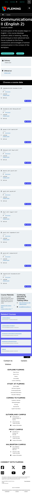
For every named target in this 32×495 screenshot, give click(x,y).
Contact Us (8, 361)
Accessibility (16, 378)
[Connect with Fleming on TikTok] (24, 473)
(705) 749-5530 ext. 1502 (25, 302)
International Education (16, 392)
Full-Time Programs (16, 388)
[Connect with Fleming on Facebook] (3, 468)
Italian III (4, 349)
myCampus (12, 2)
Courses (8, 14)
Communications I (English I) (8, 325)
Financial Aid (16, 406)
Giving (6, 2)
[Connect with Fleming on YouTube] (14, 473)
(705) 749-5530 (15, 422)
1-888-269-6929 (22, 304)
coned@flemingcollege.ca (25, 307)
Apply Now (22, 2)
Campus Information (17, 425)
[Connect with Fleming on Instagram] (3, 473)
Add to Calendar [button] (7, 91)
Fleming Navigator (16, 402)
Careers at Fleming (16, 380)
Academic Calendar (16, 400)
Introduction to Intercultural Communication (12, 333)
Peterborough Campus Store (6, 306)
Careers (26, 361)
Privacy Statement (27, 481)
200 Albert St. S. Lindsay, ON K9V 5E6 (15, 433)
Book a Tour (16, 374)
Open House (16, 372)
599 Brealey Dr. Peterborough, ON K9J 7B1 (16, 418)
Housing (16, 404)
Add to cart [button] (29, 100)
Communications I (6, 317)
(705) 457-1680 (15, 451)
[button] (29, 2)
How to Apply (16, 386)
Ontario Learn (7, 73)
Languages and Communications (7, 53)
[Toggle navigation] (29, 8)
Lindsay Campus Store (6, 309)
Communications (20, 53)
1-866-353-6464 (16, 423)
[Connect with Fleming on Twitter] (14, 468)
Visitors (8, 364)
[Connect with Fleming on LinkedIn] (24, 468)
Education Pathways (16, 394)
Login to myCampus (16, 408)
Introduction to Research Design (9, 341)
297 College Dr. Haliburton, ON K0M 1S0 (15, 448)
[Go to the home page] (11, 9)
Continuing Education (16, 390)
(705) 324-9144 (15, 436)
